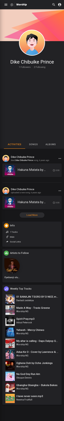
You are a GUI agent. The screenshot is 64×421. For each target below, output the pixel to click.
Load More (32, 215)
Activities (14, 144)
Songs (33, 144)
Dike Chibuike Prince (32, 62)
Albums (51, 144)
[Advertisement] (32, 102)
